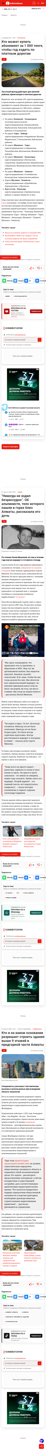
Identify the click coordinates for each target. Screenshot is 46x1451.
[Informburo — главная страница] (15, 3)
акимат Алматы (12, 1312)
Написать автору (37, 59)
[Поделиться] (41, 1446)
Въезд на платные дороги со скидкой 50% (23, 232)
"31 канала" (20, 597)
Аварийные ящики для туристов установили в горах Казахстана (32, 843)
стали (4, 203)
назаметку (21, 38)
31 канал (9, 893)
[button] (38, 9)
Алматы (26, 1312)
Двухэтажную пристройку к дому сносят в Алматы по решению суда (32, 1257)
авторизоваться (20, 335)
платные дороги (21, 296)
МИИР (8, 296)
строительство (12, 1321)
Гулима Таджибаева (24, 1029)
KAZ (42, 3)
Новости (13, 15)
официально (38, 1029)
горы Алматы (29, 893)
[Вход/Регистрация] (38, 3)
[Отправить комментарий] (39, 340)
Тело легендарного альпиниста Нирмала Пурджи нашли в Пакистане (12, 843)
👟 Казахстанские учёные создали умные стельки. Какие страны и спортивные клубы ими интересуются (24, 414)
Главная (4, 15)
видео (20, 492)
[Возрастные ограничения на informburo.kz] (34, 3)
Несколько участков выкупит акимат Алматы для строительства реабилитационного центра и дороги (11, 1259)
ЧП (18, 893)
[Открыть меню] (4, 3)
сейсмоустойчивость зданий (17, 1317)
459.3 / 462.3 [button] (10, 9)
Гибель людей (11, 898)
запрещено (30, 1122)
